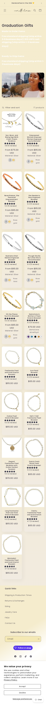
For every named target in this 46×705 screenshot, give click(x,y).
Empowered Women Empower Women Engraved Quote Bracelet (34, 138)
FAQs (7, 617)
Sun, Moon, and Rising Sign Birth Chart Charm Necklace (11, 138)
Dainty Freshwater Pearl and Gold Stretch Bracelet (34, 514)
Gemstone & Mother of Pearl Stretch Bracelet (34, 316)
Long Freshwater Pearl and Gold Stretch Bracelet (12, 513)
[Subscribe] (38, 639)
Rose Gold (15, 280)
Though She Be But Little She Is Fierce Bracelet (34, 258)
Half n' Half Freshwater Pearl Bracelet (34, 418)
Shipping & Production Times (18, 595)
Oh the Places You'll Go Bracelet (12, 315)
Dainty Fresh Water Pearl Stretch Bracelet (34, 463)
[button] (5, 10)
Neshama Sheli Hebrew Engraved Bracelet (12, 258)
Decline (22, 692)
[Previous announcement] (4, 3)
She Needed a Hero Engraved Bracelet (34, 197)
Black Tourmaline (35, 336)
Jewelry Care (11, 612)
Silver (10, 160)
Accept (22, 686)
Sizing (7, 606)
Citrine (38, 336)
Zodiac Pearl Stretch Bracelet (12, 417)
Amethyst (28, 336)
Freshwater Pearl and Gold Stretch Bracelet (12, 372)
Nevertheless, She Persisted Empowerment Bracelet (11, 198)
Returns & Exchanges (14, 601)
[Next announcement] (41, 3)
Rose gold (38, 161)
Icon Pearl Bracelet (34, 371)
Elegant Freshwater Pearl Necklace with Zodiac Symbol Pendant (12, 465)
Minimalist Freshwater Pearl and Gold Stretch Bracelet (12, 561)
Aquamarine (32, 336)
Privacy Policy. (10, 680)
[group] (11, 145)
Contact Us (10, 623)
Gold (13, 160)
